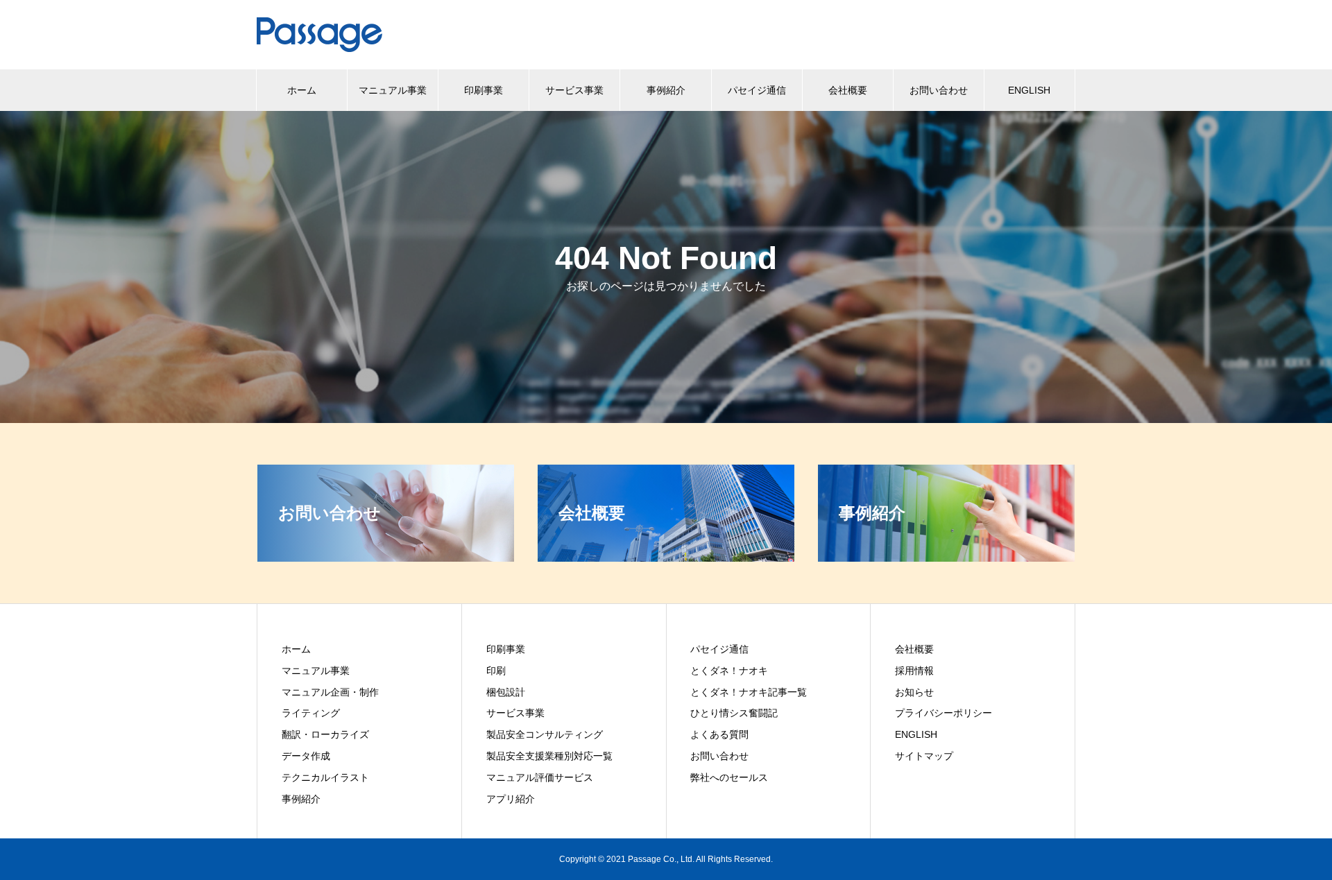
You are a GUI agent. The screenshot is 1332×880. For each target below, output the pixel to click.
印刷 (496, 670)
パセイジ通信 (757, 90)
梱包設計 (505, 692)
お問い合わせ (939, 90)
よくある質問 (719, 734)
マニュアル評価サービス (539, 777)
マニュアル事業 (393, 90)
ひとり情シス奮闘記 (734, 712)
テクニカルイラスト (325, 777)
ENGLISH (1029, 90)
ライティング (311, 712)
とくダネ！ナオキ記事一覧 (748, 692)
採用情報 (914, 670)
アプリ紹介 (510, 798)
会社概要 (847, 90)
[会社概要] (666, 556)
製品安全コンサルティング (544, 734)
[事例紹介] (946, 556)
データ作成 (306, 755)
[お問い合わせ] (385, 556)
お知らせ (914, 692)
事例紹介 (666, 90)
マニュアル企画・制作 (330, 692)
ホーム (301, 90)
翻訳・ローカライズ (325, 734)
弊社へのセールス (729, 777)
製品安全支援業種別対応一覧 (549, 755)
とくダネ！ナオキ (729, 670)
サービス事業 (574, 90)
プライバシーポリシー (943, 712)
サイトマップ (924, 755)
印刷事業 (483, 90)
